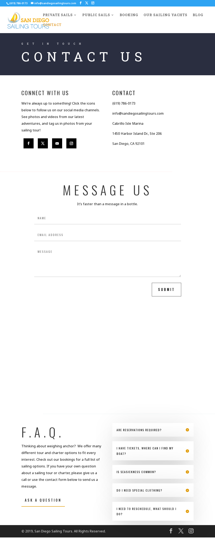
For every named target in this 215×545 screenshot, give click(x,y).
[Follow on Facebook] (29, 143)
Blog (198, 15)
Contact (52, 25)
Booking (129, 15)
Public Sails (96, 15)
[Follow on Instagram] (71, 143)
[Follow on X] (43, 143)
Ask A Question (43, 500)
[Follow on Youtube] (57, 143)
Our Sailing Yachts (165, 15)
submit (166, 289)
